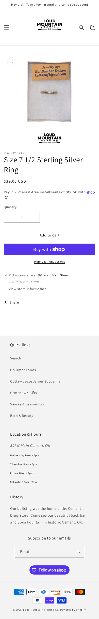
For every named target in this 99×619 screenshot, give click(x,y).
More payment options (49, 261)
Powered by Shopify (73, 609)
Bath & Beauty (21, 415)
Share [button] (14, 302)
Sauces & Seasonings (27, 404)
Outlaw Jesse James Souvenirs (35, 381)
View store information (27, 289)
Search (15, 358)
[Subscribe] (78, 552)
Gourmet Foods (23, 370)
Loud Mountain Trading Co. (41, 609)
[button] (6, 27)
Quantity (10, 207)
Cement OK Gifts (23, 392)
